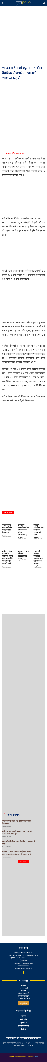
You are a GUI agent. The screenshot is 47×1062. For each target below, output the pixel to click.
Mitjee (36, 1056)
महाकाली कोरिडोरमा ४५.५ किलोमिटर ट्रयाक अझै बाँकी (39, 530)
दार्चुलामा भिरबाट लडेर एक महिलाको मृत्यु (23, 553)
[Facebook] (23, 972)
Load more (22, 862)
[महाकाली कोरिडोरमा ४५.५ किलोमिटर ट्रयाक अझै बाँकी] (39, 519)
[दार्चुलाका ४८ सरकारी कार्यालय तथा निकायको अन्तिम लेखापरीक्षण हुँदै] (23, 519)
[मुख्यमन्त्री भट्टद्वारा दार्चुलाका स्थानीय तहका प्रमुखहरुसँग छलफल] (39, 546)
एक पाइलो (8, 153)
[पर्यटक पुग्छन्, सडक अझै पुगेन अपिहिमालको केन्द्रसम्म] (7, 519)
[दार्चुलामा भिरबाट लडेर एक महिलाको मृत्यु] (23, 546)
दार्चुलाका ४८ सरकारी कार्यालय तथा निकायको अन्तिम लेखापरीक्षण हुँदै (23, 530)
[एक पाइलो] (3, 153)
